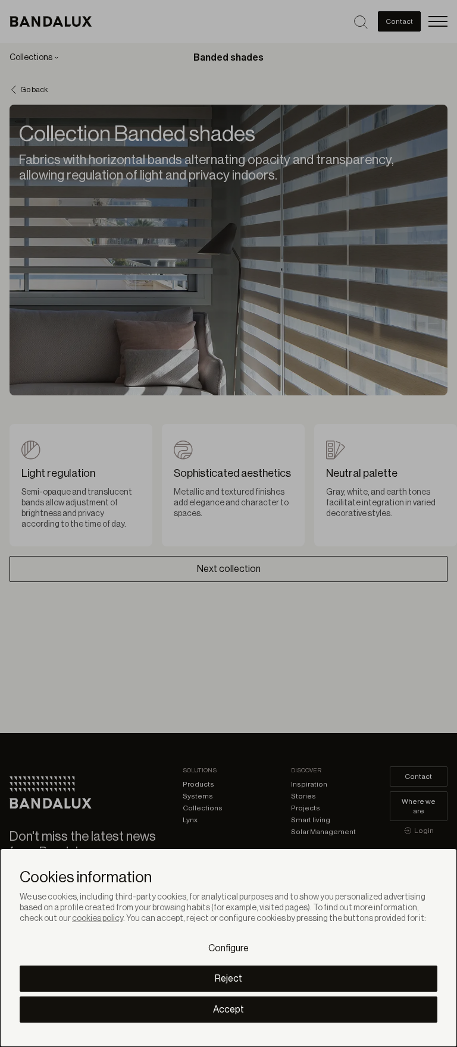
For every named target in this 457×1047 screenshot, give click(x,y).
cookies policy (97, 918)
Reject (228, 978)
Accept (228, 1009)
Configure (228, 948)
